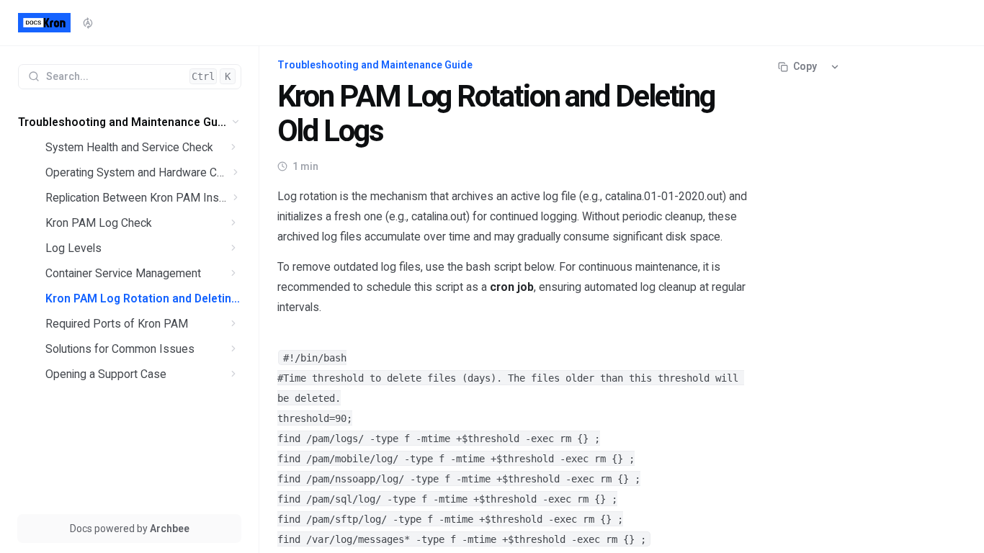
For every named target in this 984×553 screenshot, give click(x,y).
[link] (129, 122)
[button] (235, 122)
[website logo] (44, 23)
